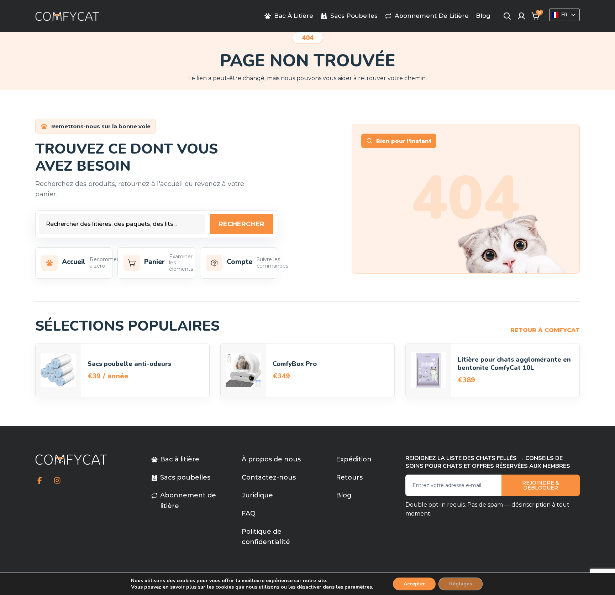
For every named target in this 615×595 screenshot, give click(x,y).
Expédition (354, 459)
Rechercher (241, 224)
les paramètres (354, 587)
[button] (535, 16)
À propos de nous (271, 459)
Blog (483, 16)
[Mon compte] (521, 16)
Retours (349, 477)
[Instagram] (57, 480)
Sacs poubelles (354, 16)
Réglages (460, 583)
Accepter (414, 583)
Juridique (257, 495)
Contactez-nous (269, 477)
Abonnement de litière (432, 16)
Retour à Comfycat (545, 330)
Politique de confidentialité (266, 537)
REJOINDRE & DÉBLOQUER (540, 485)
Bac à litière (293, 16)
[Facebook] (39, 480)
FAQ (249, 513)
